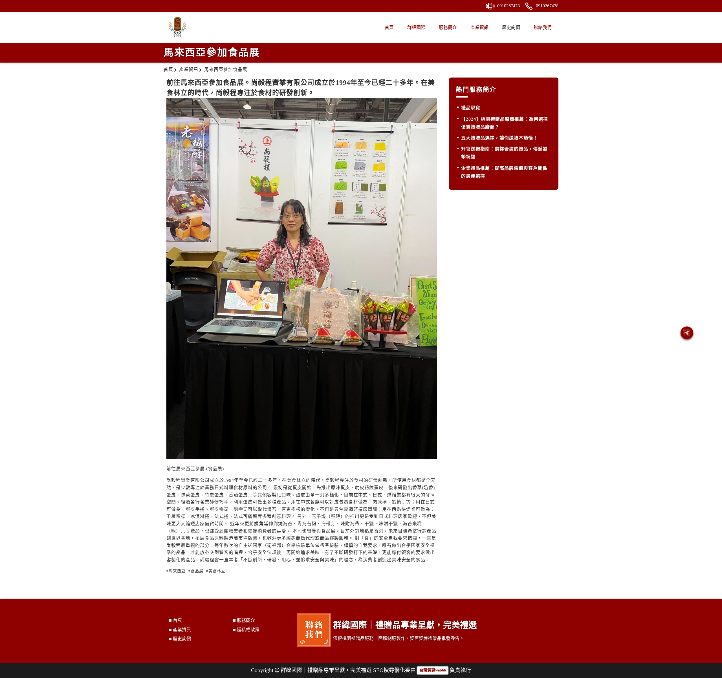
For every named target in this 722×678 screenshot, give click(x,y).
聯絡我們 (543, 27)
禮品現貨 (470, 107)
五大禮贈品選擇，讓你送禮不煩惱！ (499, 138)
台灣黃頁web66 (432, 670)
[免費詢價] (687, 332)
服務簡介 (448, 27)
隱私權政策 (248, 629)
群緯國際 (416, 27)
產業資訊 (479, 27)
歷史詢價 (511, 27)
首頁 (389, 27)
